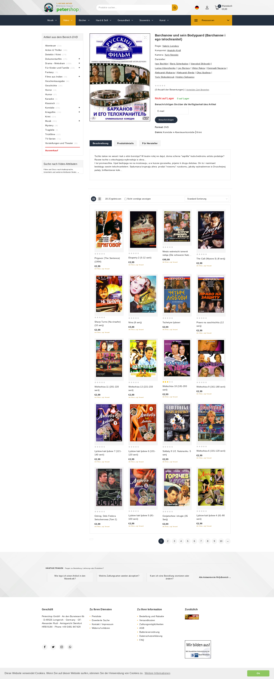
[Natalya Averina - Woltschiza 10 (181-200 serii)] (177, 358)
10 (221, 541)
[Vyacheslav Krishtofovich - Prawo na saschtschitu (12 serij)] (211, 294)
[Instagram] (62, 647)
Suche (175, 7)
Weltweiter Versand (65, 6)
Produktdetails (125, 143)
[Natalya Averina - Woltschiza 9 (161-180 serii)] (211, 358)
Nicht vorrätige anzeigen (139, 199)
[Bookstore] (62, 7)
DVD (166, 127)
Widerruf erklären (101, 628)
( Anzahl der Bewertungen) (169, 89)
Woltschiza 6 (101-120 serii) (210, 451)
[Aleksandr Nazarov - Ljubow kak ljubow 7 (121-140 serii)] (109, 422)
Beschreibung (101, 143)
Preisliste (96, 616)
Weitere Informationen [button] (157, 673)
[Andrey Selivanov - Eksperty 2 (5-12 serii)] (143, 229)
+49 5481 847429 (65, 3)
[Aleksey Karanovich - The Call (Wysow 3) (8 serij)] (211, 230)
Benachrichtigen (166, 120)
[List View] (99, 198)
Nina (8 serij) (135, 322)
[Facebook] (45, 647)
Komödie (167, 132)
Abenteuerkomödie (185, 132)
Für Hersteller (149, 143)
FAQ (141, 640)
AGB (141, 628)
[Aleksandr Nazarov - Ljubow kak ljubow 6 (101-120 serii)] (143, 422)
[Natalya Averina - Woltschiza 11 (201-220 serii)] (109, 358)
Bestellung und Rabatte (151, 616)
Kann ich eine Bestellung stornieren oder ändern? (169, 577)
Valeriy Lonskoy (170, 46)
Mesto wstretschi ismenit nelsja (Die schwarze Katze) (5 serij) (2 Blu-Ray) (177, 255)
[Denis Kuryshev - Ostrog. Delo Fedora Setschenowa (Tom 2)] (109, 487)
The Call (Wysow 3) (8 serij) (210, 258)
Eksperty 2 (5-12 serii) (139, 257)
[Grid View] (93, 198)
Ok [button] (258, 673)
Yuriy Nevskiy (172, 55)
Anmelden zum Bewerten (197, 90)
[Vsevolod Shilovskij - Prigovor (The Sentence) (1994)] (109, 229)
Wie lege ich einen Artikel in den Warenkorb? (69, 577)
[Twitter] (53, 647)
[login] (207, 7)
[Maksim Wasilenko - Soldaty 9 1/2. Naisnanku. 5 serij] (177, 422)
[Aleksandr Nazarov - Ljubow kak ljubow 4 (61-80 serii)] (211, 487)
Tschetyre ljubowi (171, 322)
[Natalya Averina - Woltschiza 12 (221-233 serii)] (143, 358)
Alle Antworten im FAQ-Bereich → (215, 577)
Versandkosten (147, 620)
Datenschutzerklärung (150, 636)
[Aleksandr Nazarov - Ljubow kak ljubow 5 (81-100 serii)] (143, 487)
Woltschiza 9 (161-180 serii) (210, 386)
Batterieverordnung (149, 632)
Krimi (199, 132)
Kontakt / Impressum (103, 624)
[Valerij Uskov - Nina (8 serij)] (143, 294)
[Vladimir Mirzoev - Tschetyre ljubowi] (177, 294)
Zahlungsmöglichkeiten (151, 624)
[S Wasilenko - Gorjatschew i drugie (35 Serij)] (177, 487)
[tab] (101, 143)
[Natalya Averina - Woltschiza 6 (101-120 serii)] (211, 422)
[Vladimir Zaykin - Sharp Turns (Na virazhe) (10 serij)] (109, 294)
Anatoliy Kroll (174, 50)
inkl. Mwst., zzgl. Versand (102, 269)
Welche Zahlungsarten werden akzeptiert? (119, 576)
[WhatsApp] (70, 647)
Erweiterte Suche (101, 620)
